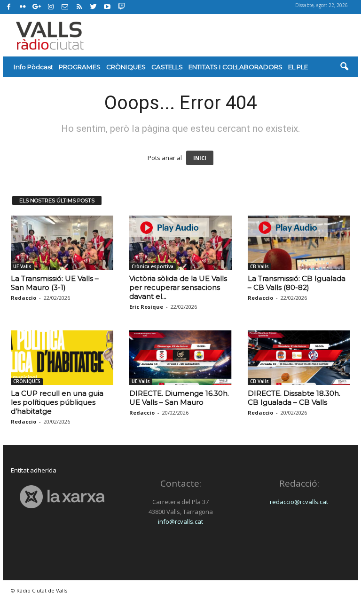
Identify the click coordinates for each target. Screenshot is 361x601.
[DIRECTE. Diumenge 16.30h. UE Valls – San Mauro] (180, 357)
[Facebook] (8, 7)
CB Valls (259, 266)
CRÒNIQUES (126, 67)
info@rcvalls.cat (180, 521)
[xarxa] (62, 496)
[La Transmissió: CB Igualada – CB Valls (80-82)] (299, 243)
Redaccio (23, 297)
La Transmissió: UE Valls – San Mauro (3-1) (55, 283)
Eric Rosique (146, 306)
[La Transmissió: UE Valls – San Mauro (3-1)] (62, 243)
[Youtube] (107, 7)
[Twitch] (120, 5)
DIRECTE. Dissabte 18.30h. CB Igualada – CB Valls (294, 398)
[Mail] (65, 7)
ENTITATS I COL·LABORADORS (235, 67)
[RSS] (79, 7)
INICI (199, 157)
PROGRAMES (80, 67)
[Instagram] (50, 7)
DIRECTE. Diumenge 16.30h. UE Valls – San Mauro (179, 398)
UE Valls (22, 266)
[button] (344, 66)
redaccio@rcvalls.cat (299, 501)
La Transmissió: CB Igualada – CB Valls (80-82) (296, 283)
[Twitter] (93, 7)
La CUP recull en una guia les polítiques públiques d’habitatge (57, 402)
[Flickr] (22, 7)
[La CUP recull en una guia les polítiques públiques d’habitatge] (62, 357)
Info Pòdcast (33, 67)
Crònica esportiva (152, 266)
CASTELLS (167, 67)
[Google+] (36, 7)
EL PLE (298, 67)
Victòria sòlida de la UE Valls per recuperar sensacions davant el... (178, 287)
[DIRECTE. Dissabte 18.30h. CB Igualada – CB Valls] (299, 357)
